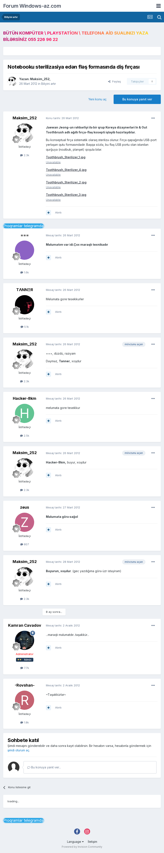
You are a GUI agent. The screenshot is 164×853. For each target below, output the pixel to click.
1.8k (26, 722)
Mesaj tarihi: (63, 235)
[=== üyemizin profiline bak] (24, 250)
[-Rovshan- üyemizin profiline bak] (24, 700)
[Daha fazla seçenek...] (153, 118)
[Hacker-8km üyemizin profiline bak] (24, 413)
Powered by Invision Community (82, 846)
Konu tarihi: (62, 118)
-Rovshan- (25, 685)
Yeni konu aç (97, 99)
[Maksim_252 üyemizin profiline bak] (12, 81)
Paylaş (115, 81)
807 (26, 544)
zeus (24, 507)
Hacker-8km (24, 398)
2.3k (26, 155)
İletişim (92, 841)
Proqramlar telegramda (23, 226)
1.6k (26, 272)
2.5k (26, 435)
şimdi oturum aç (18, 750)
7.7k (26, 668)
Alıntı (58, 212)
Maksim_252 (40, 79)
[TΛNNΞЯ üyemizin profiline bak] (24, 304)
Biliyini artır (48, 83)
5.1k (26, 326)
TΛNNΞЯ (24, 289)
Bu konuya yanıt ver (137, 99)
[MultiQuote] (48, 212)
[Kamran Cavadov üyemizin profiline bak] (24, 640)
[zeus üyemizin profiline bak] (24, 522)
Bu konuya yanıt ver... (45, 767)
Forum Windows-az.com (32, 6)
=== (24, 235)
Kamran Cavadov (24, 625)
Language (74, 841)
